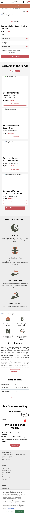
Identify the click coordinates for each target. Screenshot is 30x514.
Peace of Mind (6, 470)
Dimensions (16, 21)
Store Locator (6, 468)
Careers (4, 479)
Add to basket (16, 56)
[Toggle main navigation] (2, 2)
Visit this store (6, 459)
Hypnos (7, 8)
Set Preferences (9, 511)
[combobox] (15, 39)
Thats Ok (19, 511)
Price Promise (6, 472)
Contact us (5, 488)
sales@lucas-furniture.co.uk (13, 457)
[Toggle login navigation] (23, 2)
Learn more (15, 445)
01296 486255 (8, 456)
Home (3, 8)
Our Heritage (6, 477)
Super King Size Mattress (15, 8)
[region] (15, 502)
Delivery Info (6, 475)
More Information (10, 508)
